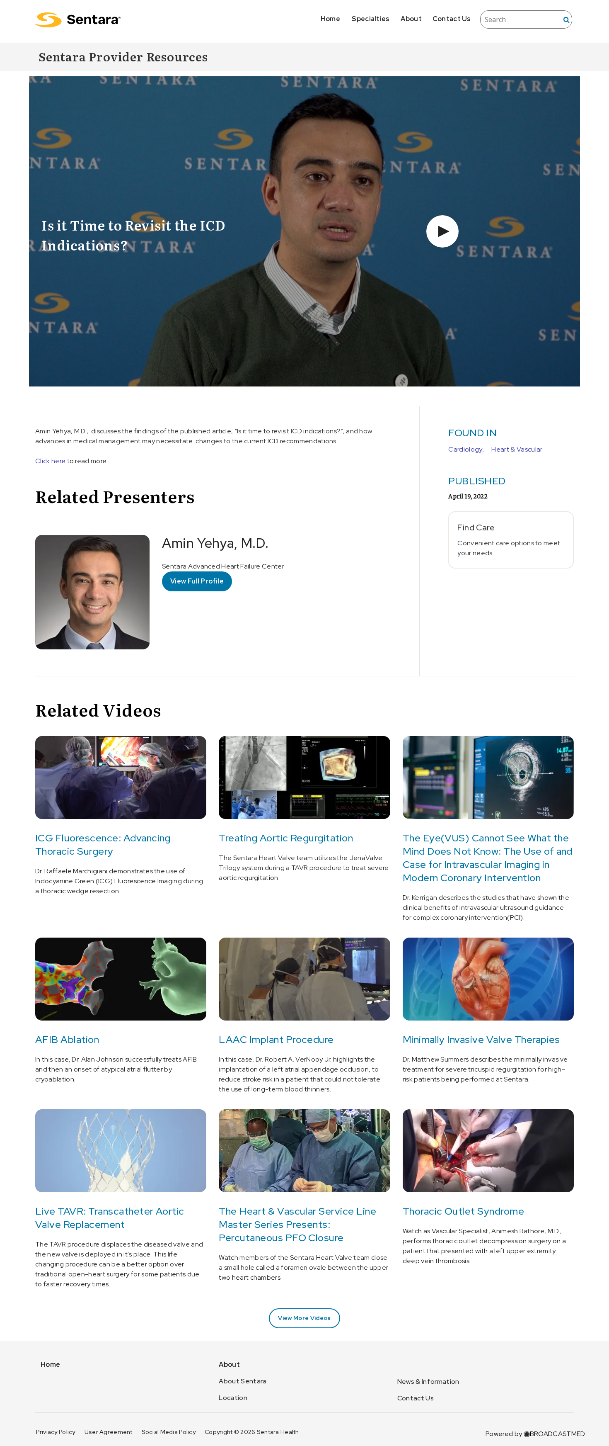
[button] (442, 231)
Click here (51, 461)
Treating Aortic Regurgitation (286, 837)
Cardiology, (466, 449)
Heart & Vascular (516, 449)
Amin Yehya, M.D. (215, 543)
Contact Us (452, 19)
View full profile (197, 581)
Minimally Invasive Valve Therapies (481, 1039)
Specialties (371, 19)
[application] (304, 231)
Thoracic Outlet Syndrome (463, 1211)
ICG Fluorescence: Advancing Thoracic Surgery (103, 844)
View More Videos (304, 1318)
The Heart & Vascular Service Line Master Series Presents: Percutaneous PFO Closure (297, 1224)
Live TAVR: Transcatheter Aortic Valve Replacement (109, 1218)
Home (330, 19)
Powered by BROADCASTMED (535, 1433)
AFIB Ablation (67, 1039)
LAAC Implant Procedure (276, 1039)
